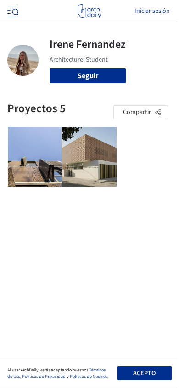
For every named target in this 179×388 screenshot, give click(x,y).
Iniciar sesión (152, 11)
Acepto (144, 373)
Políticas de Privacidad (44, 376)
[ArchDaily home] (89, 11)
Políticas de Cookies (88, 376)
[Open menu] (12, 11)
